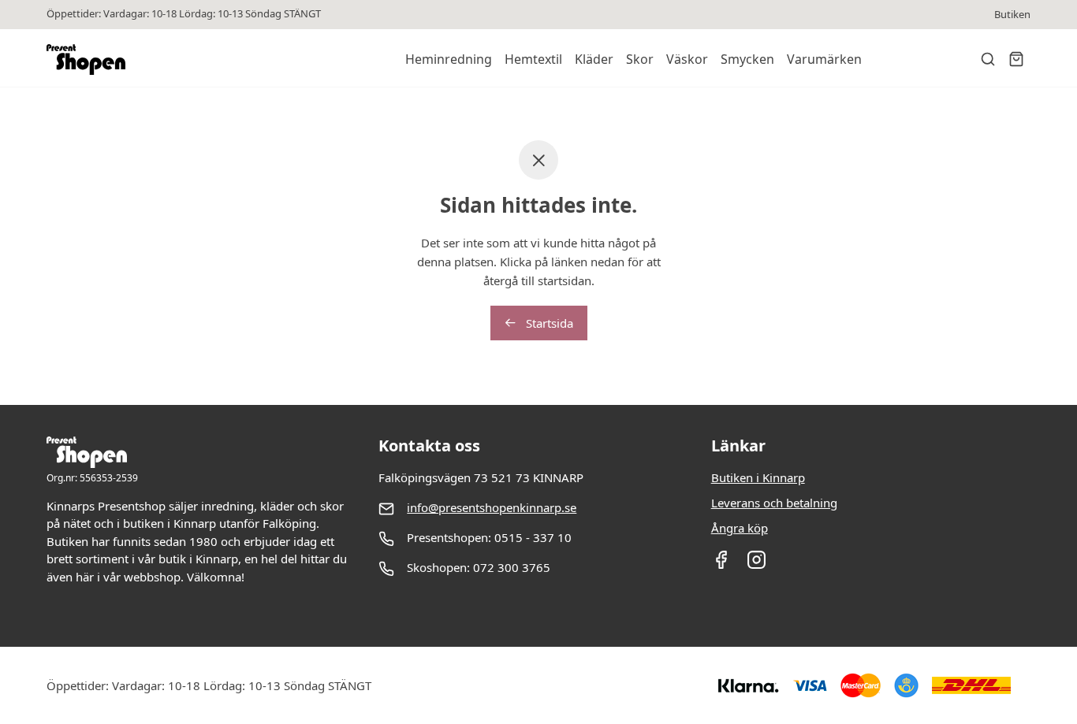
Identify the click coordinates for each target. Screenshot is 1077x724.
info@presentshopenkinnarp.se (491, 507)
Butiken (1012, 14)
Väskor (687, 59)
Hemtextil (533, 59)
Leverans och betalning (774, 503)
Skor (640, 59)
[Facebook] (721, 565)
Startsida (548, 323)
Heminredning (448, 59)
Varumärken (824, 59)
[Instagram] (756, 565)
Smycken (747, 59)
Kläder (594, 59)
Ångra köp (739, 528)
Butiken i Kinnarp (758, 477)
